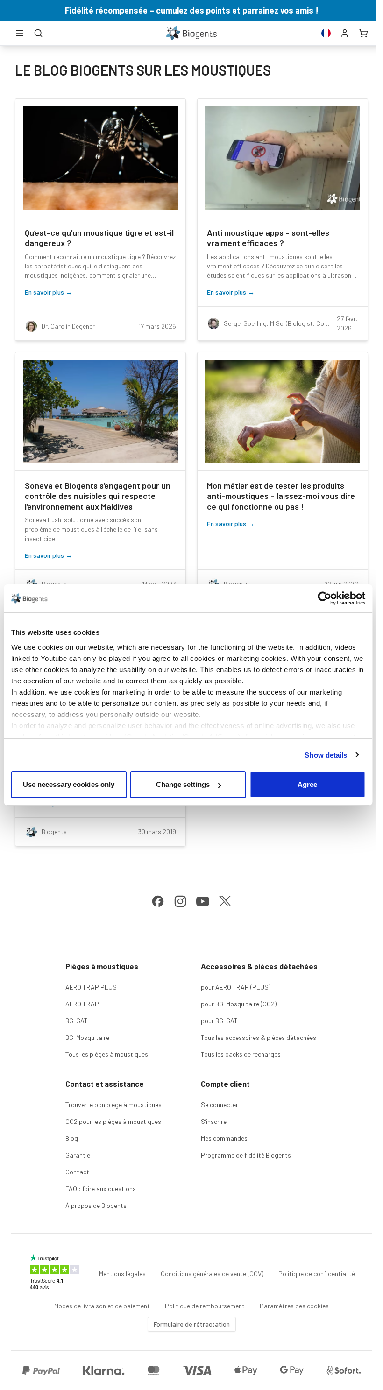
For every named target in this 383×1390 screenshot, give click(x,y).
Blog (71, 1138)
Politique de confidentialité (316, 1274)
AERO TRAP (82, 1004)
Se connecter (219, 1105)
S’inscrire (214, 1121)
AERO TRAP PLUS (91, 987)
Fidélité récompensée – (110, 10)
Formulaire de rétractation (192, 1324)
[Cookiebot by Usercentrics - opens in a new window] (324, 598)
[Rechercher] (38, 33)
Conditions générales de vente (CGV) (212, 1274)
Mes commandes (224, 1138)
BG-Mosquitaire (87, 1037)
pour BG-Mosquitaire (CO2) (239, 1004)
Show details (326, 755)
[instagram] (180, 901)
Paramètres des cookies (294, 1306)
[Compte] (344, 33)
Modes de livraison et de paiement (102, 1306)
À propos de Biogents (96, 1205)
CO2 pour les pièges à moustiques (113, 1121)
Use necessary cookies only (69, 784)
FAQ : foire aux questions (100, 1189)
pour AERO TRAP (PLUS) (235, 987)
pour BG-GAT (219, 1021)
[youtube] (202, 901)
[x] (225, 901)
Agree (308, 784)
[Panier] (363, 33)
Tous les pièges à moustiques (106, 1054)
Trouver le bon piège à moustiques (113, 1105)
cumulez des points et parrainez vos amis (234, 10)
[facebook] (157, 901)
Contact (77, 1172)
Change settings (183, 784)
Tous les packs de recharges (241, 1054)
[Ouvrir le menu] (19, 33)
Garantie (77, 1155)
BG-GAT (76, 1021)
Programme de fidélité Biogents (246, 1155)
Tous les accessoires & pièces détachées (258, 1037)
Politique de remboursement (205, 1306)
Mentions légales (122, 1274)
